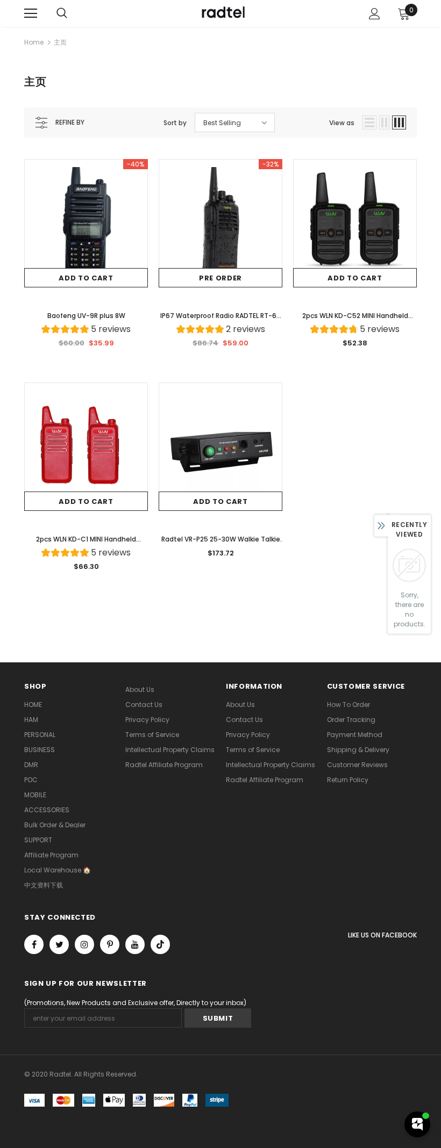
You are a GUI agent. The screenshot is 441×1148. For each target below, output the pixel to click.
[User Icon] (374, 13)
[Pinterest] (109, 944)
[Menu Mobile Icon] (30, 13)
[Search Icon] (61, 13)
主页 (60, 42)
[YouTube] (135, 944)
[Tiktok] (160, 944)
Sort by (175, 122)
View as (341, 122)
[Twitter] (59, 944)
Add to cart (86, 278)
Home (34, 42)
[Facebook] (34, 944)
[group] (86, 330)
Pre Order (220, 278)
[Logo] (222, 13)
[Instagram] (84, 944)
